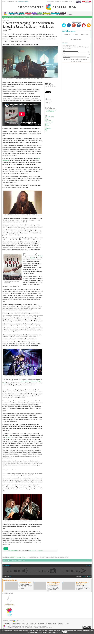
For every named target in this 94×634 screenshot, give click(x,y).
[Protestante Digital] (47, 7)
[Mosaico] (86, 1)
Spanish (32, 258)
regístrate (26, 1)
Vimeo (89, 576)
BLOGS (75, 35)
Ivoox (10, 576)
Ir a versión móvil (50, 1)
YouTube (84, 576)
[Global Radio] (78, 1)
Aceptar (64, 632)
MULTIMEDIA (84, 35)
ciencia (4, 17)
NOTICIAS (67, 35)
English (40, 256)
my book (8, 437)
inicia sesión (20, 1)
